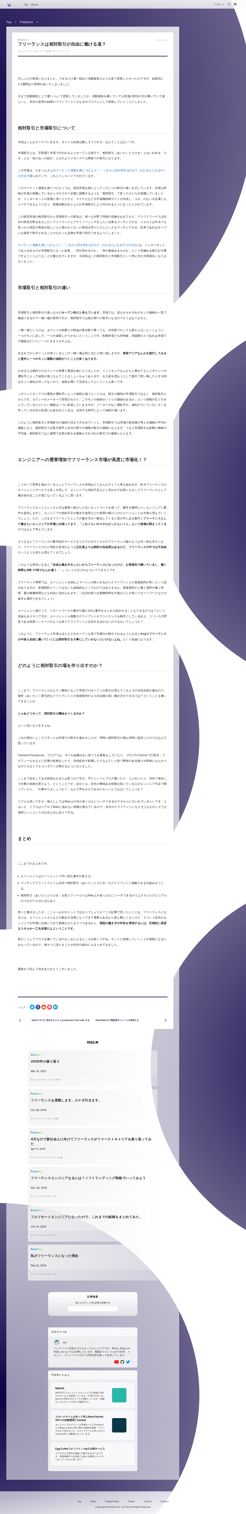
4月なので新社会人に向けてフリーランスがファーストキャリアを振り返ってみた (91, 1141)
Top (26, 4)
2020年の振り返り (45, 1061)
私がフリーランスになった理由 (54, 1256)
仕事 (49, 51)
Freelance (26, 22)
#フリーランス (49, 1157)
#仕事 (55, 1079)
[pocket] (49, 1007)
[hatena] (55, 1007)
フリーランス (25, 51)
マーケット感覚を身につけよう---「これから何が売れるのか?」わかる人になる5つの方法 (77, 245)
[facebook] (38, 1007)
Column (147, 1501)
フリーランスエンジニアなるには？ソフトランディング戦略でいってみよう (88, 1178)
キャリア (39, 51)
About (34, 4)
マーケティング (61, 51)
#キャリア (47, 1079)
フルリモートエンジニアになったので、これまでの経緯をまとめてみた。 (86, 1217)
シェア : (22, 1007)
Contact (164, 1501)
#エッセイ (36, 1079)
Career (131, 1501)
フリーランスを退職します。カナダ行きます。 (66, 1100)
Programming (112, 1501)
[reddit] (43, 1007)
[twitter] (32, 1007)
